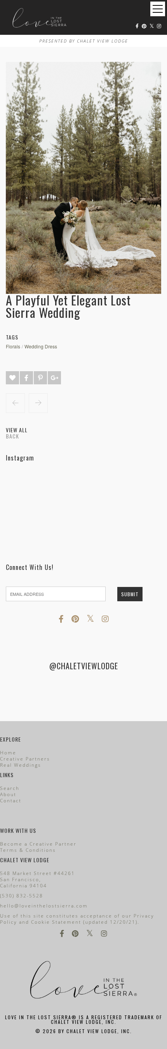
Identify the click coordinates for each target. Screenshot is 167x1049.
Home (8, 752)
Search (9, 788)
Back (12, 436)
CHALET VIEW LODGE (102, 41)
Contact (10, 800)
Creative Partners (25, 759)
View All (17, 430)
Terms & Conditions (28, 850)
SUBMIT (130, 594)
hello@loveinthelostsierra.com (44, 905)
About (8, 794)
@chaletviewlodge (83, 666)
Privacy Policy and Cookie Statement (77, 919)
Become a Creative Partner (38, 844)
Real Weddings (20, 765)
